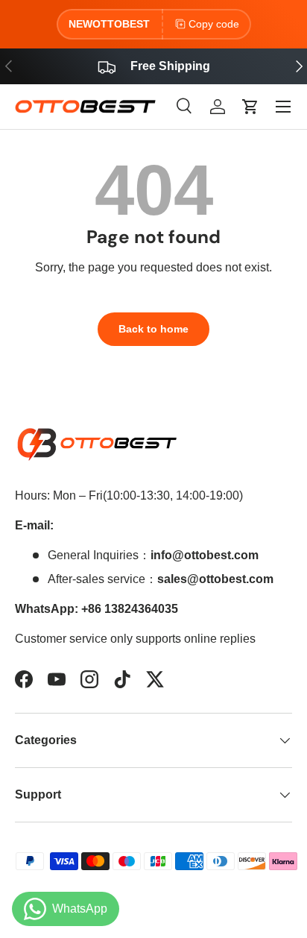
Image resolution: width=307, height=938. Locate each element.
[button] (250, 106)
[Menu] (283, 106)
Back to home (153, 329)
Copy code (214, 24)
